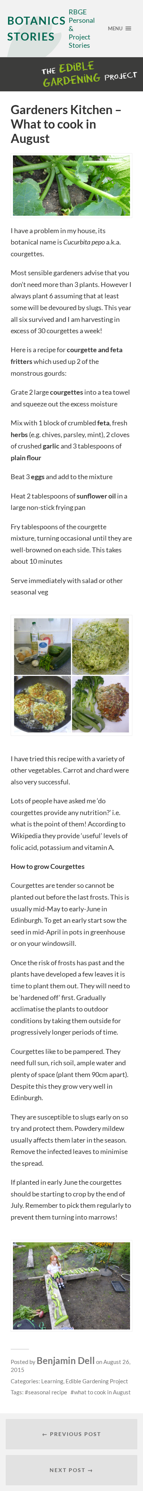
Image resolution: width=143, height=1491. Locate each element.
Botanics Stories (36, 28)
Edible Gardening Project (97, 1381)
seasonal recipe (47, 1392)
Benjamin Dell (66, 1360)
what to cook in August (102, 1392)
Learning (52, 1381)
